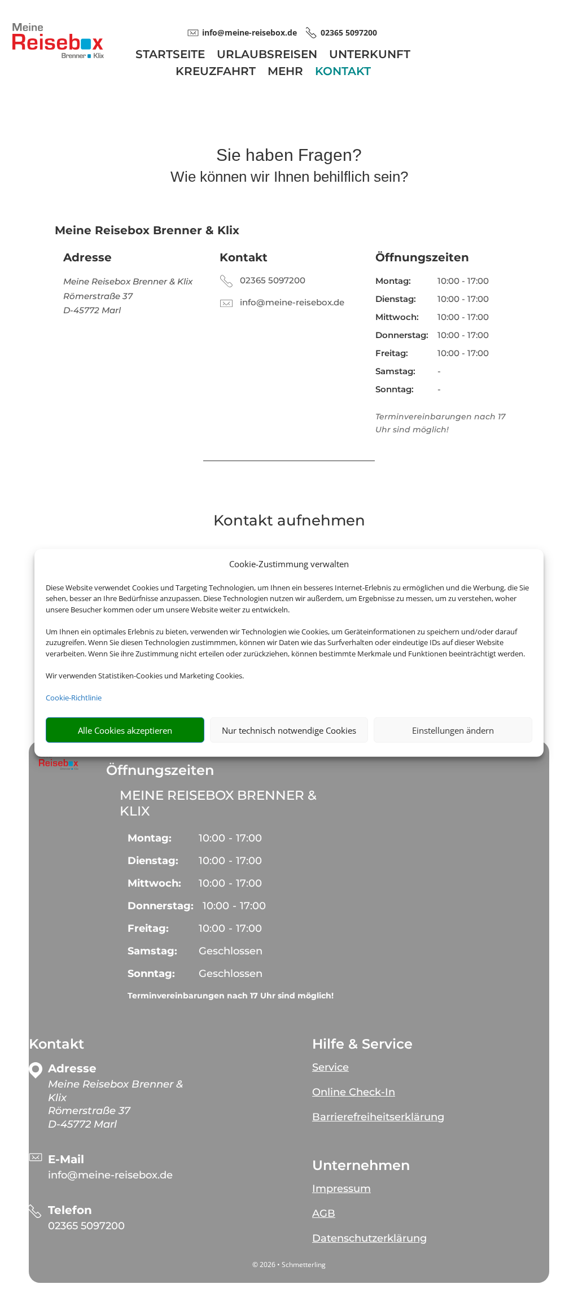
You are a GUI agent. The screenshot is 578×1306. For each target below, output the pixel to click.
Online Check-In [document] (353, 1092)
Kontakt (343, 72)
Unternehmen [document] (361, 1165)
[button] (58, 762)
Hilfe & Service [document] (362, 1044)
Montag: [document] (393, 280)
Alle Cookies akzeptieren (125, 730)
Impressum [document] (341, 1188)
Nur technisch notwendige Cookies (289, 730)
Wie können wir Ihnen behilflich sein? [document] (289, 177)
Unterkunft (369, 55)
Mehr (285, 72)
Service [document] (330, 1067)
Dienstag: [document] (395, 298)
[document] (120, 1105)
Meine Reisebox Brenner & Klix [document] (218, 803)
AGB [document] (323, 1213)
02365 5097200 (272, 280)
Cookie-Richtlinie (74, 698)
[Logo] (58, 55)
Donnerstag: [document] (401, 335)
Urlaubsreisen (267, 55)
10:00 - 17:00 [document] (463, 280)
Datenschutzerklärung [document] (369, 1238)
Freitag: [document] (391, 353)
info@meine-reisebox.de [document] (249, 32)
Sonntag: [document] (394, 389)
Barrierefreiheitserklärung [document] (378, 1117)
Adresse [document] (87, 257)
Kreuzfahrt (216, 72)
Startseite (170, 55)
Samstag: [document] (395, 371)
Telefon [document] (70, 1210)
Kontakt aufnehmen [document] (289, 521)
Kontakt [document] (244, 257)
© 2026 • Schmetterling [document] (289, 1264)
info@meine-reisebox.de (292, 302)
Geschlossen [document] (230, 951)
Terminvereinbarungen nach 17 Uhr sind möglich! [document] (231, 996)
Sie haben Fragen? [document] (289, 155)
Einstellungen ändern (453, 730)
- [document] (230, 838)
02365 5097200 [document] (349, 32)
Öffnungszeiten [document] (422, 257)
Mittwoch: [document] (397, 317)
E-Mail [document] (66, 1159)
